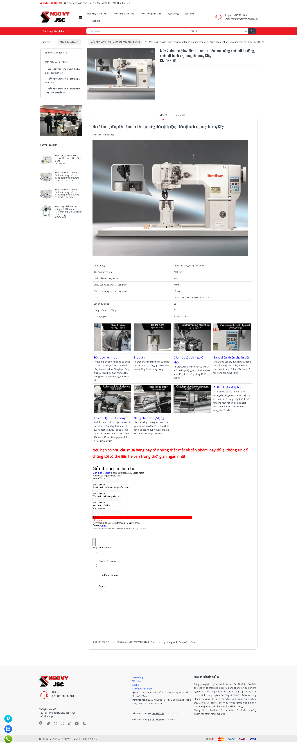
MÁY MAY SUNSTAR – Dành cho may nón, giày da (62, 90)
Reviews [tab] (180, 115)
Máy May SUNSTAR (96, 13)
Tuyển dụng (137, 677)
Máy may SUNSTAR (69, 41)
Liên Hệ (96, 20)
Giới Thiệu (189, 13)
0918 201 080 (56, 3)
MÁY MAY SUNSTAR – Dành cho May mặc (62, 80)
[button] (152, 51)
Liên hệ (135, 684)
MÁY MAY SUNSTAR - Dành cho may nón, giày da (115, 41)
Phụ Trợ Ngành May (151, 13)
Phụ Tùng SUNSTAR (124, 13)
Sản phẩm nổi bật (187, 642)
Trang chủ (45, 41)
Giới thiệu (136, 681)
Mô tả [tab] (163, 115)
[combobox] (137, 31)
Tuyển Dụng (172, 13)
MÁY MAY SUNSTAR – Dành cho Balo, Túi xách (62, 71)
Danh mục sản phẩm (142, 688)
